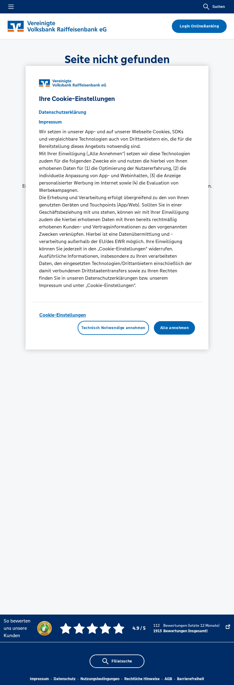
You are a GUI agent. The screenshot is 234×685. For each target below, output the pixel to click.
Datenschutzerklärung (62, 112)
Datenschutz (65, 678)
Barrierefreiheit (190, 678)
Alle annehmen (174, 327)
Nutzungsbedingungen (99, 678)
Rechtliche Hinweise (142, 678)
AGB (168, 678)
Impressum (39, 678)
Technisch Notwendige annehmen (113, 327)
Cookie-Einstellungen (62, 315)
